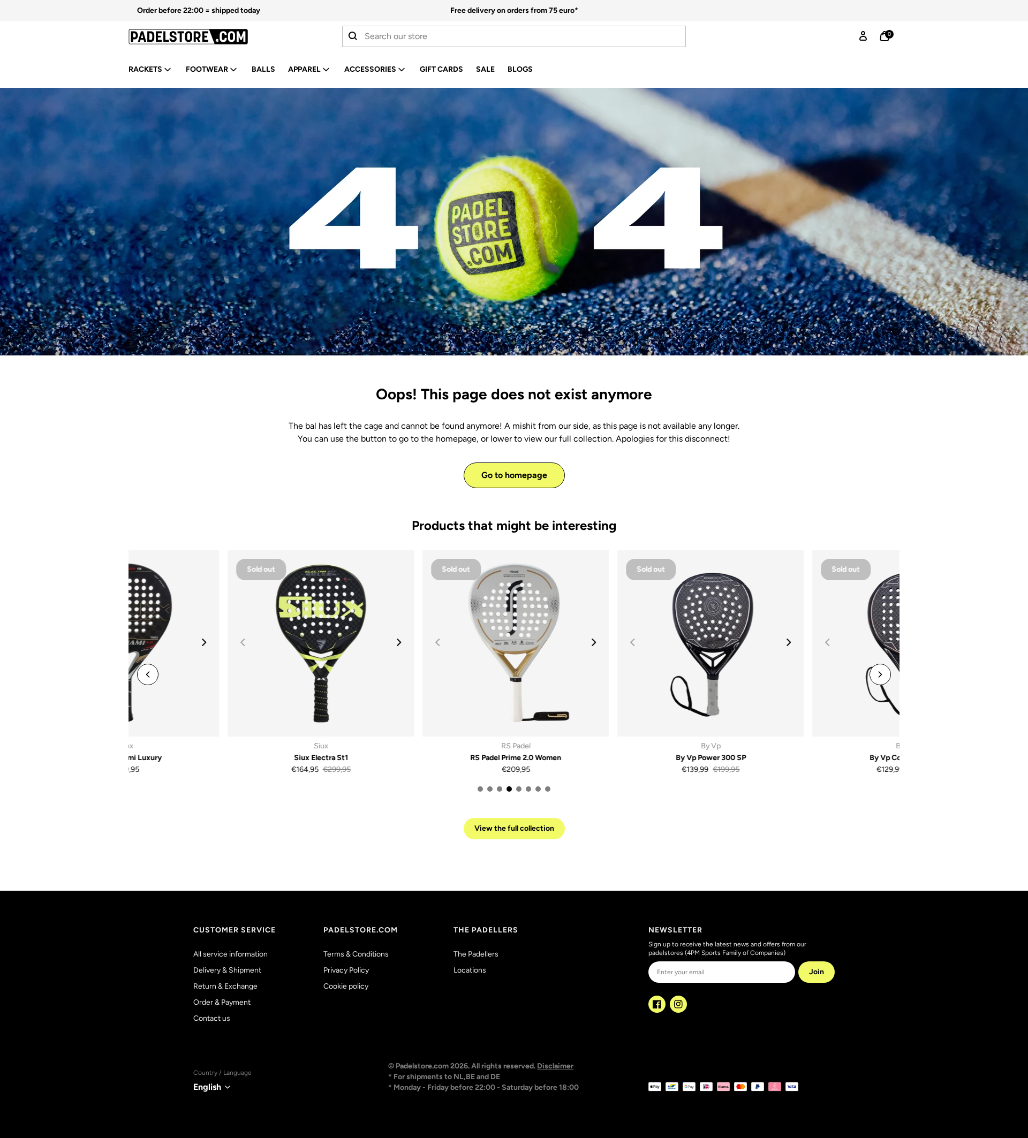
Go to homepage (514, 475)
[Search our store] (353, 36)
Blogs (520, 69)
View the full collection (514, 828)
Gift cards (441, 69)
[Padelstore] (216, 36)
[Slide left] (147, 674)
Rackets (145, 69)
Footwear (207, 69)
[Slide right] (300, 642)
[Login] (863, 36)
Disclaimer (555, 1066)
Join (816, 971)
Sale (485, 69)
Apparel (304, 69)
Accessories (370, 69)
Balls (263, 69)
